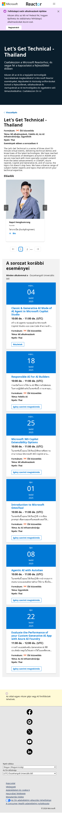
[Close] (58, 11)
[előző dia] (6, 208)
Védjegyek (11, 786)
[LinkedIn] (29, 753)
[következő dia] (45, 208)
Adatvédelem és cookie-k (18, 790)
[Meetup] (29, 723)
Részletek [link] (17, 344)
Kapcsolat (10, 783)
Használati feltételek (16, 793)
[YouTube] (29, 743)
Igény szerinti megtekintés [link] (26, 406)
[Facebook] (29, 714)
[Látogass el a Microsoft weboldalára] (10, 4)
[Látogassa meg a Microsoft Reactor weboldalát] (34, 4)
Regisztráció (13, 27)
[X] (29, 733)
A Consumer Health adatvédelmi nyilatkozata (27, 803)
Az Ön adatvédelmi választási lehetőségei (31, 800)
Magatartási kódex (15, 796)
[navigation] (13, 249)
